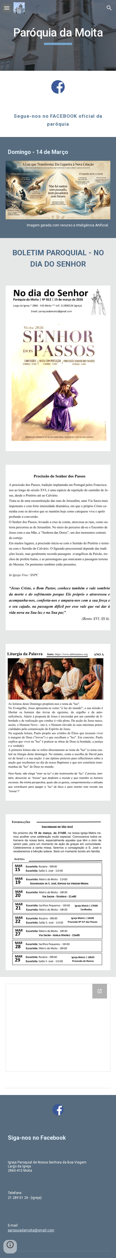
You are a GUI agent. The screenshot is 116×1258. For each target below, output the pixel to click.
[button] (7, 8)
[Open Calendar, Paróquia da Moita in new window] (99, 991)
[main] (58, 35)
